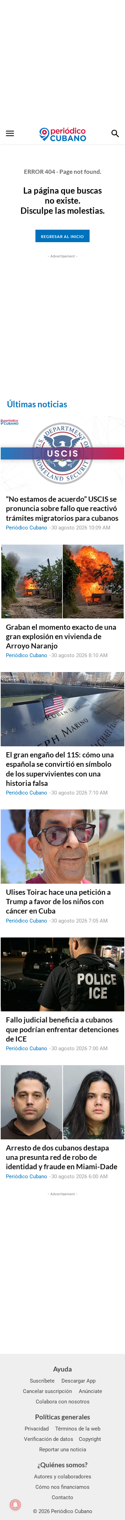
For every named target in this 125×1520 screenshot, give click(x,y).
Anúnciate (90, 1391)
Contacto (62, 1497)
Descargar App (78, 1381)
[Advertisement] (62, 62)
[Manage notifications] (15, 1504)
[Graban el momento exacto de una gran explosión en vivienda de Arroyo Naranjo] (62, 581)
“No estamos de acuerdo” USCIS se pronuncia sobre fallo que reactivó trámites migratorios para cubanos (62, 508)
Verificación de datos (48, 1439)
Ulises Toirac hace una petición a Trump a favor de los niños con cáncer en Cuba (58, 901)
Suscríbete (42, 1381)
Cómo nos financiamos (62, 1487)
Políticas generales (62, 1417)
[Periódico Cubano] (62, 134)
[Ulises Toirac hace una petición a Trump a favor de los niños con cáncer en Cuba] (62, 846)
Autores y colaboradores (62, 1477)
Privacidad (37, 1429)
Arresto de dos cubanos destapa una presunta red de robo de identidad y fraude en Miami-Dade (61, 1157)
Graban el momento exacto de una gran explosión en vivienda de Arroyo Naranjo (61, 636)
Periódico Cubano (26, 528)
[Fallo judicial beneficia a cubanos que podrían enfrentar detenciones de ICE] (62, 974)
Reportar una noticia (62, 1449)
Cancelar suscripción (47, 1391)
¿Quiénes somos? (63, 1465)
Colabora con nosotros (63, 1402)
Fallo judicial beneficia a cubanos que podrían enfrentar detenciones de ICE (62, 1029)
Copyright (90, 1439)
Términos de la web (77, 1429)
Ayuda (62, 1369)
